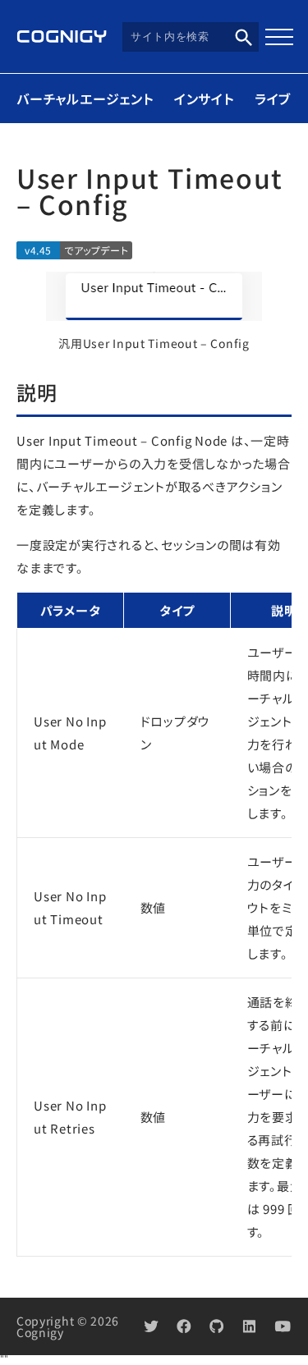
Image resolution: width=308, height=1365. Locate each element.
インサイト (204, 98)
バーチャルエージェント (85, 98)
